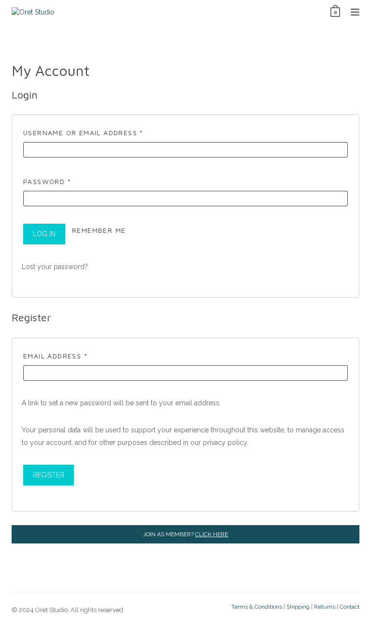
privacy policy (225, 442)
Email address (73, 355)
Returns (324, 606)
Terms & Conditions (256, 606)
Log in (44, 234)
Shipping (298, 606)
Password (65, 181)
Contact (349, 606)
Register (48, 475)
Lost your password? (55, 267)
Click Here (211, 534)
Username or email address (101, 132)
